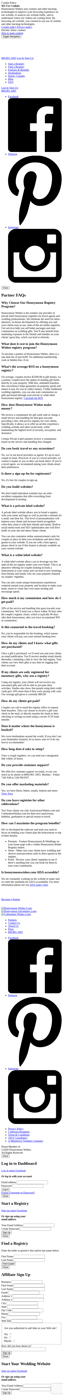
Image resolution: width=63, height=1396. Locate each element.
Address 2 (6, 1299)
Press (11, 929)
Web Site (6, 1320)
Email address (8, 1182)
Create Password (10, 1228)
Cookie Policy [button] (8, 2)
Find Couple (8, 1263)
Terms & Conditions (19, 1134)
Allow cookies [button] (18, 30)
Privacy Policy (16, 1128)
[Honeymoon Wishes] (31, 55)
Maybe (8, 1340)
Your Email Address (12, 1225)
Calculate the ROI (33, 398)
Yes (6, 1334)
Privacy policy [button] (24, 27)
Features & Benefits (18, 69)
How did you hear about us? (16, 1346)
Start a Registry (16, 63)
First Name (7, 1256)
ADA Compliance (17, 1137)
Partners (12, 920)
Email (4, 1292)
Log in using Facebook (13, 1170)
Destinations (14, 73)
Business (6, 1281)
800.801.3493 (8, 58)
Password (6, 1185)
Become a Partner (10, 899)
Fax (3, 1317)
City (3, 1303)
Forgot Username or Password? (18, 1192)
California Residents (19, 1131)
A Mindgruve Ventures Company (25, 1140)
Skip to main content (12, 33)
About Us (13, 926)
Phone (4, 1313)
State (4, 1306)
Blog (10, 79)
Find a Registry (16, 66)
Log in (6, 1189)
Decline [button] (5, 30)
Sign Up (29, 58)
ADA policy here (39, 884)
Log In (5, 87)
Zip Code (6, 1310)
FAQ (10, 82)
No (6, 1337)
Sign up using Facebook (14, 1210)
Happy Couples (16, 76)
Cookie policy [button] (9, 27)
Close (5, 288)
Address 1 (6, 1296)
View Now (7, 793)
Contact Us (14, 923)
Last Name (7, 1260)
